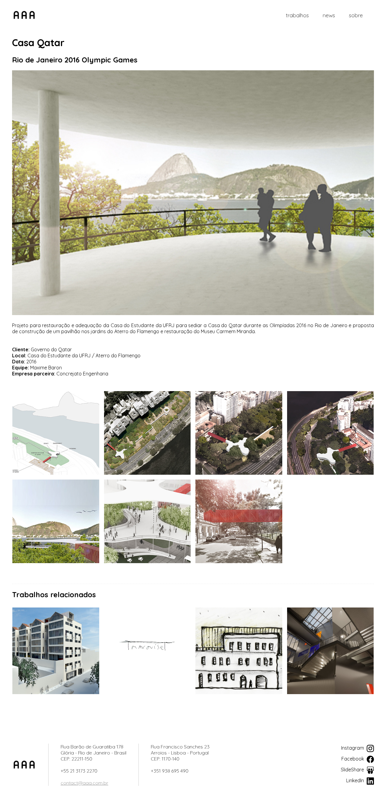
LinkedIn (355, 780)
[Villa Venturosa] (238, 651)
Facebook (353, 759)
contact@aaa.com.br (84, 783)
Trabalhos (297, 15)
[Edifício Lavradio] (55, 651)
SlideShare (353, 770)
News (329, 15)
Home (24, 15)
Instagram (353, 748)
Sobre (356, 15)
